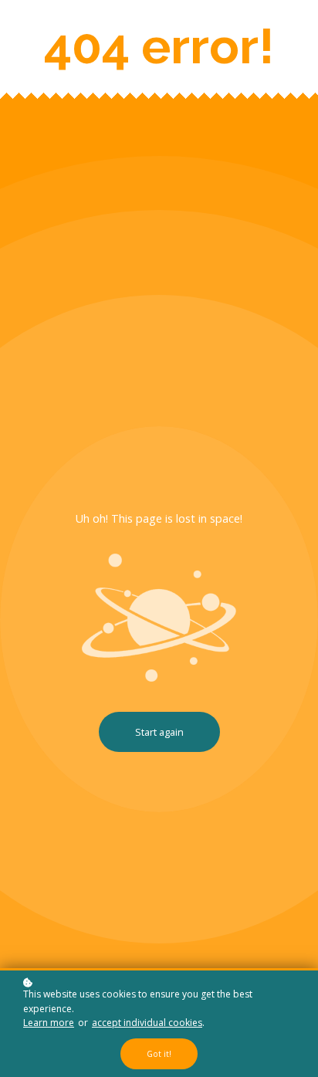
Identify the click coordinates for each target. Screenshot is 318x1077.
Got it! (159, 1053)
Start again (159, 732)
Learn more (48, 1022)
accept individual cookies (147, 1022)
